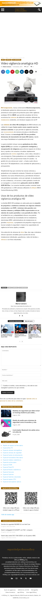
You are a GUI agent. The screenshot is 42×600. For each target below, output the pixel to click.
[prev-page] (20, 341)
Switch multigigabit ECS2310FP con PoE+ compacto (16, 530)
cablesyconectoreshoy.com (28, 562)
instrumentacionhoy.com (30, 572)
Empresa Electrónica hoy (26, 566)
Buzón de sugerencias (10, 590)
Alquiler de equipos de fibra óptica (13, 445)
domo (22, 232)
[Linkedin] (22, 72)
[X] (8, 72)
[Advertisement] (21, 34)
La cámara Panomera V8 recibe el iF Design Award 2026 (6, 336)
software (34, 188)
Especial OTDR (7, 465)
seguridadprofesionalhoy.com (19, 574)
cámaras (7, 124)
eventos (14, 154)
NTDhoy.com (6, 574)
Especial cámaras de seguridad (12, 452)
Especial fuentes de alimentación (12, 455)
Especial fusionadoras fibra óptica (13, 457)
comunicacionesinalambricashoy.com (13, 564)
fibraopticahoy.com (21, 568)
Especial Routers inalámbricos (12, 469)
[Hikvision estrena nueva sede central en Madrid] (21, 329)
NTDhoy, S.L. (24, 560)
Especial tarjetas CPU (9, 479)
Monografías (34, 590)
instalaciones (5, 120)
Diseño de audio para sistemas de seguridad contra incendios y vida (24, 421)
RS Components (16, 59)
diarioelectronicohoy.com (11, 566)
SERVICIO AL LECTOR (23, 590)
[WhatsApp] (17, 72)
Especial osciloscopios (9, 462)
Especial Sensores (8, 472)
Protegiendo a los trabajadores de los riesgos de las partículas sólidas (34, 336)
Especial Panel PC (8, 467)
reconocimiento (9, 132)
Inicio (2, 57)
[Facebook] (3, 72)
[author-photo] (21, 297)
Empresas (8, 59)
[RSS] (21, 578)
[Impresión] (31, 72)
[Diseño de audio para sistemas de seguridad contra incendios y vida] (6, 423)
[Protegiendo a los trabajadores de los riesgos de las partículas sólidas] (34, 329)
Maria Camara (7, 66)
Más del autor (29, 321)
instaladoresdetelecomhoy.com (11, 521)
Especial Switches (8, 474)
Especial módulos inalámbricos (12, 460)
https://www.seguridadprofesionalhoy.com (21, 306)
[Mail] (16, 578)
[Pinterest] (12, 72)
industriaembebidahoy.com (29, 570)
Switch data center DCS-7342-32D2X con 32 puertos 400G (18, 535)
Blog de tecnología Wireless (32, 564)
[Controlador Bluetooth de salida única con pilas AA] (6, 433)
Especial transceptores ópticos (12, 481)
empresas (10, 222)
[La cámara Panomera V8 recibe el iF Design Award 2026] (7, 329)
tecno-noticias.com (33, 574)
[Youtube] (30, 578)
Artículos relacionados (15, 321)
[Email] (26, 72)
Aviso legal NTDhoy (31, 592)
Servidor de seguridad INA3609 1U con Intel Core (15, 524)
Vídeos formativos (10, 592)
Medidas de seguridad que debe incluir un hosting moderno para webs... (26, 412)
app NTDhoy (20, 592)
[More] (36, 72)
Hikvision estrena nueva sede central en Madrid (20, 336)
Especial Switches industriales (12, 477)
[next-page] (22, 341)
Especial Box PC (8, 448)
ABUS (7, 57)
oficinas (3, 239)
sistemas (13, 117)
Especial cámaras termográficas (12, 450)
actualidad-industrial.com (12, 562)
